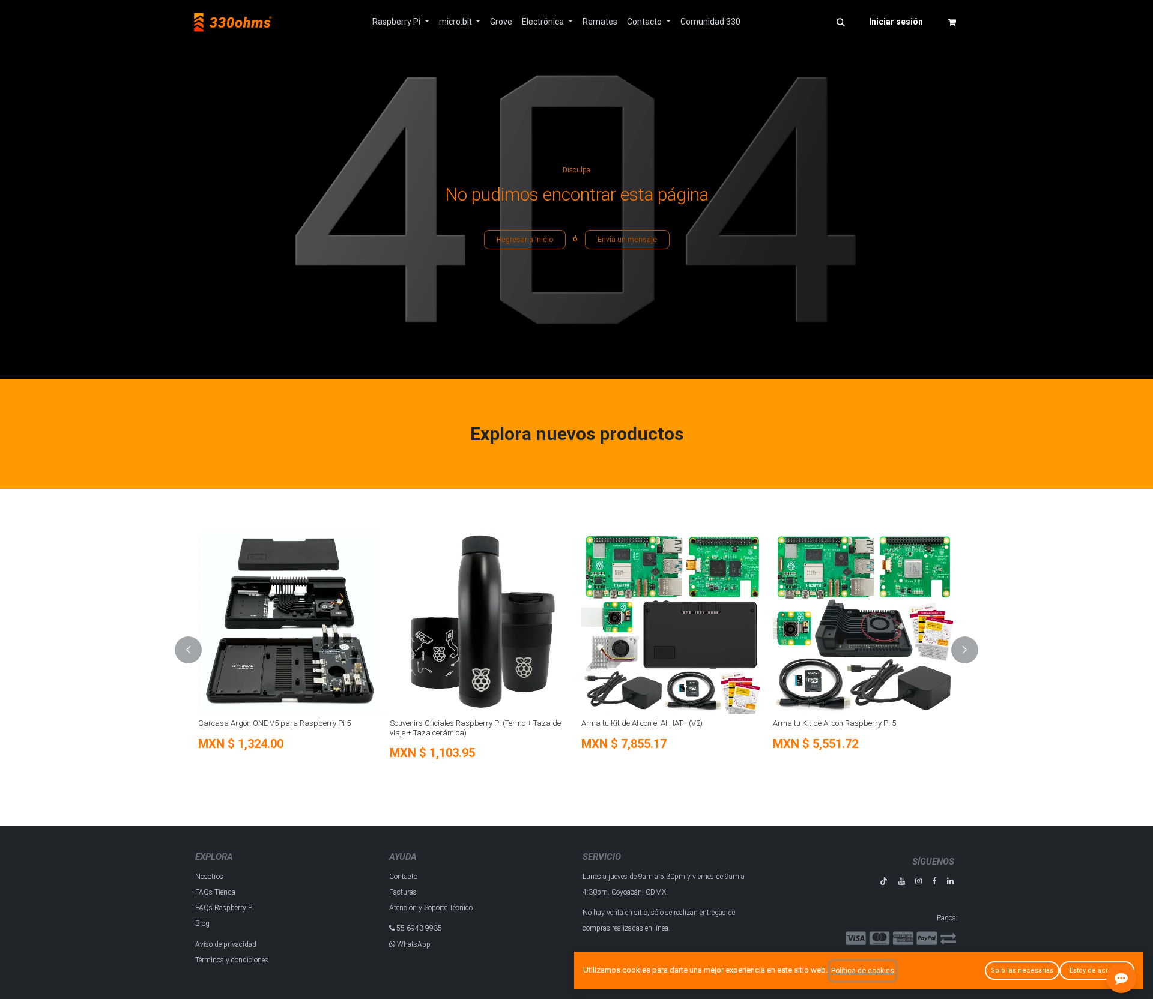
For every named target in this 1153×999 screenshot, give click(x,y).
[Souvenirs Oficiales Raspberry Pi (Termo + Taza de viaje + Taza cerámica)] (481, 623)
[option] (576, 650)
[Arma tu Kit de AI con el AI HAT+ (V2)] (672, 623)
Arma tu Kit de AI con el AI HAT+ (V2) (642, 723)
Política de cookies (862, 971)
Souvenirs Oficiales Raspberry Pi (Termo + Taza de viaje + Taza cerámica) (475, 728)
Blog (202, 923)
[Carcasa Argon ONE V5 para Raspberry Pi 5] (289, 623)
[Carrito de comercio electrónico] (952, 22)
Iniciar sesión (896, 21)
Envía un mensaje (627, 239)
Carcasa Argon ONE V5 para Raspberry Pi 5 (274, 723)
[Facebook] (934, 881)
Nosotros (209, 876)
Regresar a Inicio (525, 239)
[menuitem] (401, 22)
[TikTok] (883, 881)
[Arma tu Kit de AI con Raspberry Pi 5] (864, 623)
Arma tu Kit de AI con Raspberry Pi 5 (834, 723)
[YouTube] (901, 881)
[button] (841, 22)
